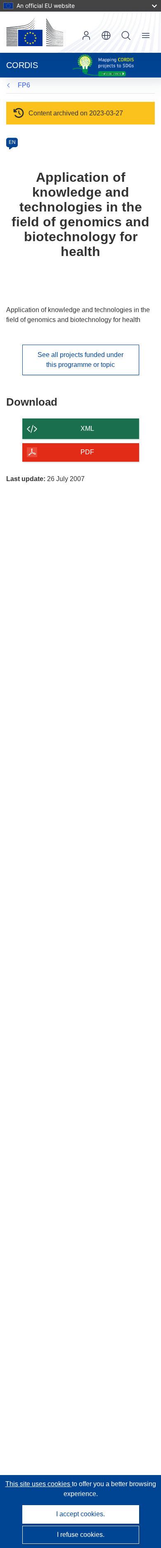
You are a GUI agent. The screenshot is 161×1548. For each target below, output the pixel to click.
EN (12, 142)
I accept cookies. (80, 1513)
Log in (86, 35)
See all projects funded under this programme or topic (80, 359)
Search (126, 35)
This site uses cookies (38, 1483)
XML (87, 428)
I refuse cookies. (80, 1534)
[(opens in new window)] (34, 32)
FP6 (24, 85)
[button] (106, 35)
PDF (87, 452)
